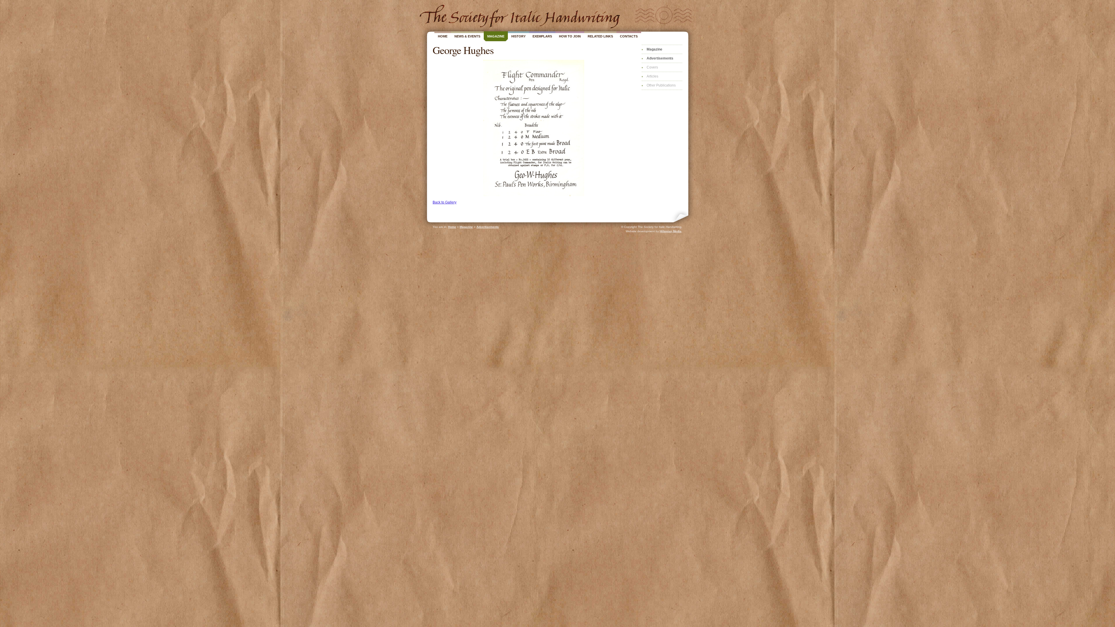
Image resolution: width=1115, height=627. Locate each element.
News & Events (467, 36)
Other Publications (661, 85)
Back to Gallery (444, 202)
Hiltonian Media (670, 231)
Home (442, 36)
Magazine (495, 36)
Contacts (629, 36)
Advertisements (660, 58)
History (518, 36)
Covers (652, 67)
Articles (652, 76)
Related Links (600, 36)
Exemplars (542, 36)
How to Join (570, 36)
